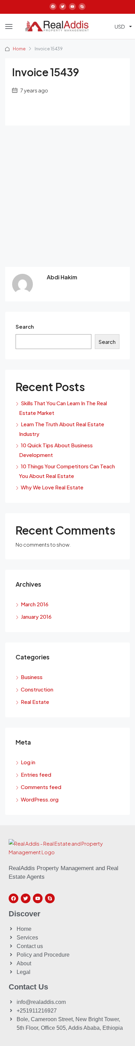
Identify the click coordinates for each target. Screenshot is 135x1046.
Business (32, 677)
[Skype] (82, 6)
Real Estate (35, 701)
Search (25, 326)
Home (19, 48)
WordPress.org (39, 799)
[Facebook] (53, 6)
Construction (37, 689)
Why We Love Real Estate (52, 487)
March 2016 (34, 604)
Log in (28, 762)
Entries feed (36, 774)
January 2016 (36, 616)
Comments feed (41, 787)
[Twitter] (62, 6)
